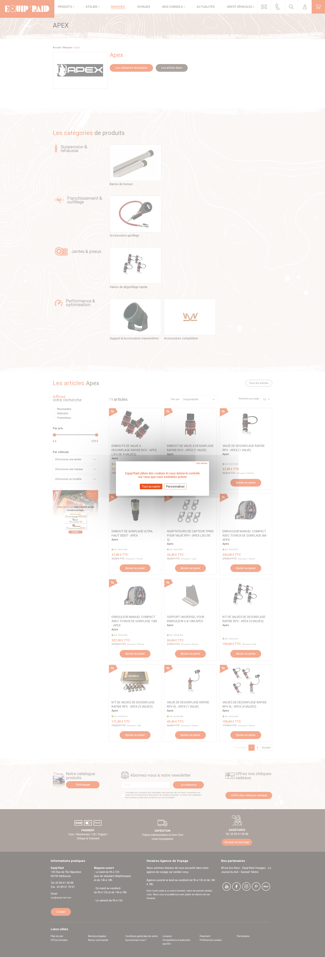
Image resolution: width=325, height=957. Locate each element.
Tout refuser (201, 463)
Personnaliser (175, 486)
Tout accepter (151, 486)
